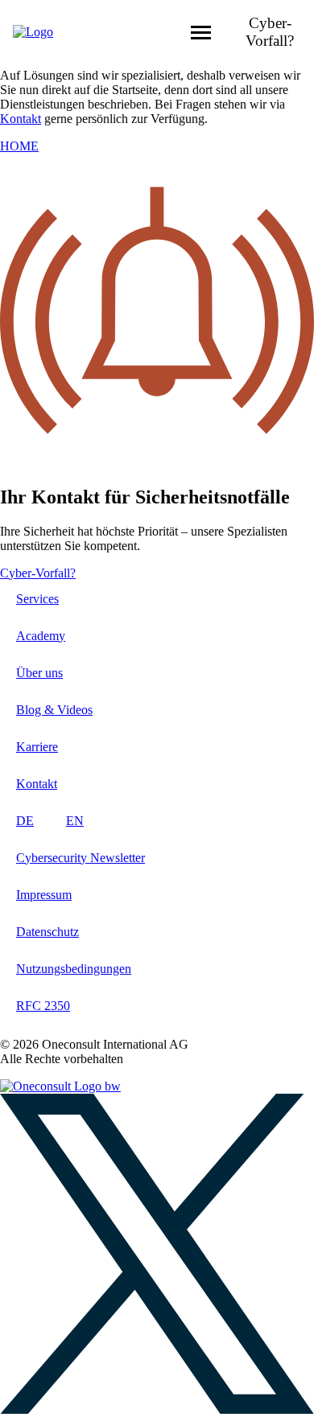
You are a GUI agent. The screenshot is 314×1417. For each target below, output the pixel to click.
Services (37, 599)
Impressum (44, 895)
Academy (40, 636)
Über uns (39, 673)
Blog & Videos (54, 710)
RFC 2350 (43, 1005)
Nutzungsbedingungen (73, 968)
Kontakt (20, 118)
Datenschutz (47, 932)
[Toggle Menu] (200, 32)
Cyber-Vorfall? (270, 31)
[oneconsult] (60, 1086)
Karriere (37, 747)
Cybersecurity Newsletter (80, 858)
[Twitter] (157, 1409)
